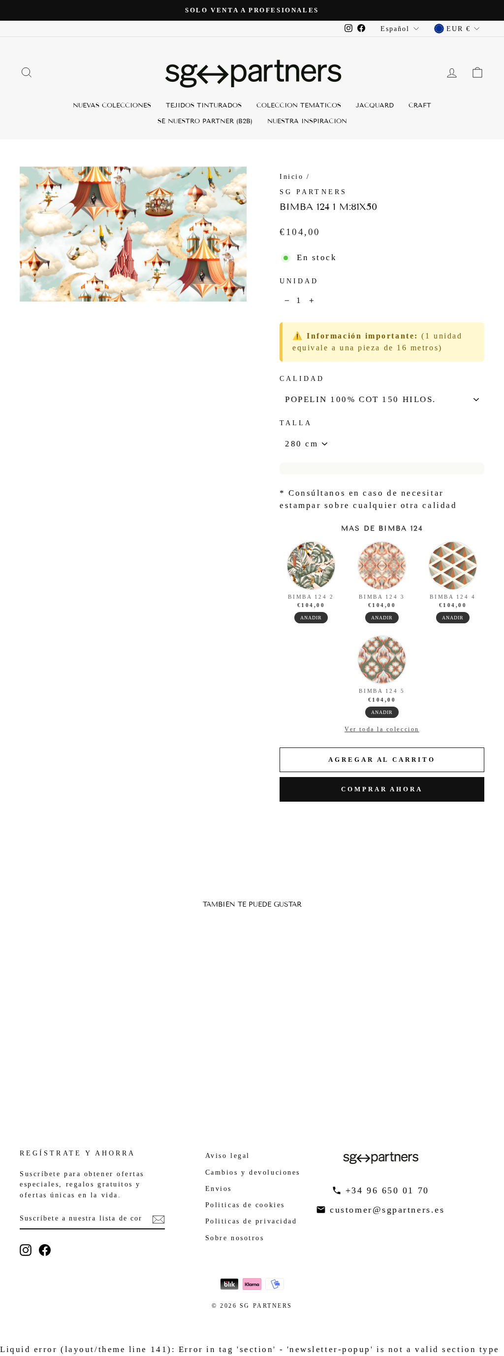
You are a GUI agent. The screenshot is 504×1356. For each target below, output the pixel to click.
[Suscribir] (158, 1218)
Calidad (302, 378)
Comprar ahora (382, 789)
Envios (218, 1188)
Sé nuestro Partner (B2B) (205, 121)
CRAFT (420, 105)
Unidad (299, 281)
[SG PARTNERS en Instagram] (26, 1250)
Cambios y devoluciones (252, 1172)
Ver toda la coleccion (382, 729)
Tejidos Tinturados (204, 105)
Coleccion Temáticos (298, 105)
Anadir (311, 617)
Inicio (291, 176)
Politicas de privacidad (251, 1221)
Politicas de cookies (245, 1205)
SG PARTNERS (313, 192)
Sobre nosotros (234, 1238)
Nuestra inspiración (307, 121)
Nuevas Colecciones (112, 105)
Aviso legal (227, 1155)
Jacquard (375, 105)
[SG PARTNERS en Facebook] (45, 1250)
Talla (296, 423)
